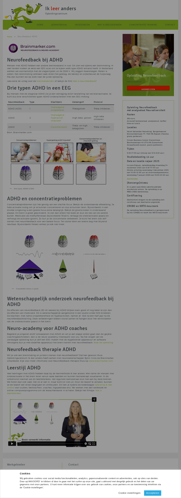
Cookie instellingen (129, 493)
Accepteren (152, 493)
